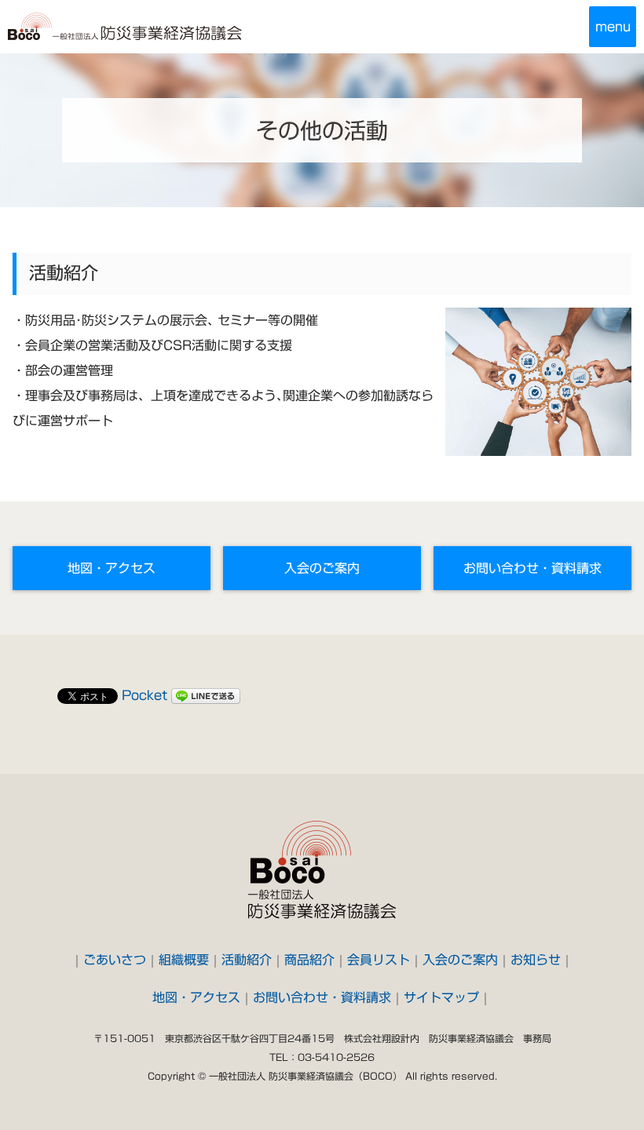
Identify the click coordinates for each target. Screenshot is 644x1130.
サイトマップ (441, 997)
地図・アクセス (112, 568)
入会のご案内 (322, 568)
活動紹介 (246, 959)
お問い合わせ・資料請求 (532, 568)
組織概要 (184, 959)
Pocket (144, 695)
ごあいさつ (114, 959)
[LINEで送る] (205, 696)
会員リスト (378, 959)
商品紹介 (309, 959)
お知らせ (535, 959)
